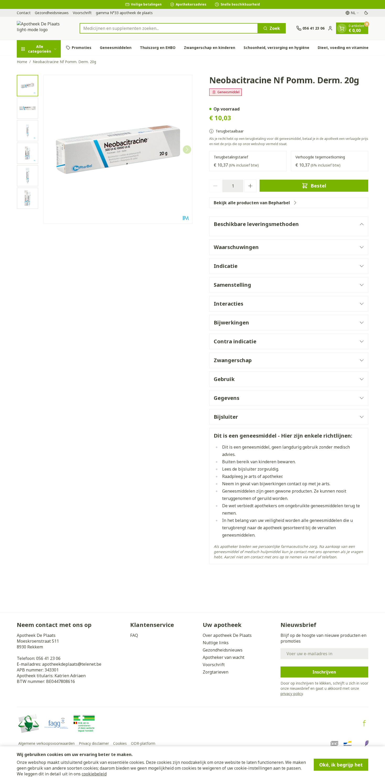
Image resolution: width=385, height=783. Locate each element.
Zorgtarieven (215, 672)
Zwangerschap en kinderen (209, 47)
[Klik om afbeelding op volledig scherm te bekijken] (118, 149)
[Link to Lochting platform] (367, 743)
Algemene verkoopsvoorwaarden (46, 743)
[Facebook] (364, 723)
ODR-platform (143, 743)
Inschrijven (324, 672)
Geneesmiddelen (115, 47)
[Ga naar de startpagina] (43, 28)
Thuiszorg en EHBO (157, 47)
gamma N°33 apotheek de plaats (124, 12)
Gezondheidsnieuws (52, 12)
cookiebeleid (94, 774)
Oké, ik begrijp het (341, 765)
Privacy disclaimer (94, 743)
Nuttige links (216, 643)
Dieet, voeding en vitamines (344, 47)
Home (22, 61)
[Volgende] (187, 149)
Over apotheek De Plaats (227, 635)
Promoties (81, 47)
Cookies (120, 743)
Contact (24, 12)
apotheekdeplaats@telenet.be (71, 664)
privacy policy (291, 693)
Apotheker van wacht (223, 657)
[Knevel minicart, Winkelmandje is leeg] (341, 28)
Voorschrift (82, 12)
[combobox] (169, 28)
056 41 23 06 (48, 658)
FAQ (134, 635)
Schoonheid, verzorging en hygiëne (276, 47)
